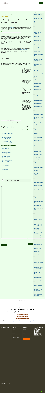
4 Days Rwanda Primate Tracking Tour (38, 114)
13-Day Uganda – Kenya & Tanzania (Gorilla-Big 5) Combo (38, 127)
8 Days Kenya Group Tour (37, 251)
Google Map (40, 335)
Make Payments (26, 338)
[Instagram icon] (23, 390)
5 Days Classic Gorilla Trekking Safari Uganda (38, 98)
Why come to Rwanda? (16, 337)
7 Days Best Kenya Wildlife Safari (38, 111)
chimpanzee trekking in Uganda (23, 49)
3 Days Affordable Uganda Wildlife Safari (38, 182)
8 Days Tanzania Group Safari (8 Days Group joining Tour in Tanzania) (38, 268)
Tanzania (25, 334)
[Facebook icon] (21, 390)
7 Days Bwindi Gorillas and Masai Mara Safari (38, 55)
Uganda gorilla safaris (9, 127)
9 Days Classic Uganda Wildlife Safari (38, 280)
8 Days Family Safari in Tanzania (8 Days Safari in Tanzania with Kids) (38, 242)
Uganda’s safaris (12, 27)
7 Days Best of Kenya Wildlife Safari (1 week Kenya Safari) (38, 48)
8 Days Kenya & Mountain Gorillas (38, 244)
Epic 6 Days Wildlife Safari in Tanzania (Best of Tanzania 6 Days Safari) (38, 287)
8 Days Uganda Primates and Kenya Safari (38, 273)
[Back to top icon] (41, 391)
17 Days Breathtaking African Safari (38, 137)
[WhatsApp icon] (20, 390)
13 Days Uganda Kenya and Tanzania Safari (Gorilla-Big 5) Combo (38, 124)
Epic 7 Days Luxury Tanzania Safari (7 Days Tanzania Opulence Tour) (38, 290)
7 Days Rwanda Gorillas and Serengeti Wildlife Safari (38, 76)
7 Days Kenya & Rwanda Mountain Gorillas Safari (38, 62)
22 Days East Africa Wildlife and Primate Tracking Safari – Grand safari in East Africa (38, 144)
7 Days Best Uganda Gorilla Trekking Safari (7, 164)
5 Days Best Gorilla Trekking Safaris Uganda (7, 160)
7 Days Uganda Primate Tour (5, 165)
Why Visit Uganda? (15, 332)
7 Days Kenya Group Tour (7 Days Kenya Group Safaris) (38, 71)
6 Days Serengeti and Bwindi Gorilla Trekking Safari (38, 42)
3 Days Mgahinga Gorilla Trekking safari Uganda (38, 149)
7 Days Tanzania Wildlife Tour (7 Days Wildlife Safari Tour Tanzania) (38, 81)
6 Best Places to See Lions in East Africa (38, 22)
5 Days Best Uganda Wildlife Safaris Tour (7, 161)
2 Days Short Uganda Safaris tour (38, 140)
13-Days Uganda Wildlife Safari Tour (38, 129)
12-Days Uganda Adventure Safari (38, 122)
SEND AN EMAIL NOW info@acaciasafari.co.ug (23, 318)
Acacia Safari (6, 16)
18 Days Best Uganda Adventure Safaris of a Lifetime (38, 174)
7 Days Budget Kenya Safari (37, 51)
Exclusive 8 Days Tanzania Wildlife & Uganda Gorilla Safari (38, 295)
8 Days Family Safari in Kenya (37, 240)
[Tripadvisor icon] (24, 390)
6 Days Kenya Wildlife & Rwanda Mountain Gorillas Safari (37, 33)
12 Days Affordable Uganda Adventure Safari (38, 163)
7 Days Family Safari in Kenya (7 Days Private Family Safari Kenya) (38, 60)
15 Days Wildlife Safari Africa (37, 170)
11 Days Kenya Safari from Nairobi (38, 157)
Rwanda (25, 332)
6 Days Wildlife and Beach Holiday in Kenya (38, 45)
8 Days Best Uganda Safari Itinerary (38, 277)
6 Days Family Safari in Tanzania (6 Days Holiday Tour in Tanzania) (38, 30)
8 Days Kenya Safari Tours (37, 283)
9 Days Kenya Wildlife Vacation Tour (38, 285)
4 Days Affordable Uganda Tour (37, 83)
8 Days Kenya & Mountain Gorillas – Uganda (38, 246)
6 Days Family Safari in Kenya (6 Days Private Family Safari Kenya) (38, 28)
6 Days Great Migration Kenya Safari (38, 109)
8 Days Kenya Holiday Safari (37, 282)
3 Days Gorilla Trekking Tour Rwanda (38, 147)
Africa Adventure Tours (5, 169)
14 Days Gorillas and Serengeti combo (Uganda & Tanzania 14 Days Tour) (38, 135)
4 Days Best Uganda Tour (37, 86)
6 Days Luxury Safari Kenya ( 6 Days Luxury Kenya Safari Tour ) (38, 38)
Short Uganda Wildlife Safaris (5, 157)
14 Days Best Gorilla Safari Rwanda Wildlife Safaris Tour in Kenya (38, 131)
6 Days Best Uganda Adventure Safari (38, 100)
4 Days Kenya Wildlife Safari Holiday (38, 106)
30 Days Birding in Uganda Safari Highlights (37, 16)
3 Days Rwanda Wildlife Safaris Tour (38, 154)
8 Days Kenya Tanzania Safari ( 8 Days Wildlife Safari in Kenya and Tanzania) (38, 258)
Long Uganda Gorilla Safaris (5, 153)
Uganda (25, 329)
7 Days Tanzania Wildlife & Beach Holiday (38, 79)
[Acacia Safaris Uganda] (5, 3)
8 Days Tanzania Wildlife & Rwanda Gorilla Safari (38, 270)
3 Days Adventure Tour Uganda (37, 179)
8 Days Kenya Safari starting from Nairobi (38, 255)
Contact (41, 3)
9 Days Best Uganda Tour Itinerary (6, 168)
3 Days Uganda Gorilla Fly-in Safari (38, 14)
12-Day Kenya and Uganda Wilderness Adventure (38, 120)
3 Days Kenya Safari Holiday (37, 160)
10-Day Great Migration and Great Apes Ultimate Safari (38, 118)
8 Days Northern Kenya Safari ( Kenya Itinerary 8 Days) (38, 263)
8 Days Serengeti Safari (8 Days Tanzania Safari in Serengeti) (37, 265)
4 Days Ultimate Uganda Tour (37, 89)
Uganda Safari (4, 172)
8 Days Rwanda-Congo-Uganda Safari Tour (38, 275)
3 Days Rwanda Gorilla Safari (37, 151)
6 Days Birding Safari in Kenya (37, 25)
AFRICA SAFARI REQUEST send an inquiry (22, 314)
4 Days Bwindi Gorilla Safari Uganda (38, 18)
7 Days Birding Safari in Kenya (37, 49)
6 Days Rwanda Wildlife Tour (37, 40)
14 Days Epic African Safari (37, 133)
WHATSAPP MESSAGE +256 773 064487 (23, 316)
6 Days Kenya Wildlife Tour (37, 36)
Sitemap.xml (14, 329)
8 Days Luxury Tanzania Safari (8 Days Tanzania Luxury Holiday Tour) (38, 260)
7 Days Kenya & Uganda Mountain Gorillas (38, 65)
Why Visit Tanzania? (15, 334)
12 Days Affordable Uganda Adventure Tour (38, 165)
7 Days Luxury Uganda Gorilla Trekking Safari (38, 73)
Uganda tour (18, 126)
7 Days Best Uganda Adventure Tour (38, 103)
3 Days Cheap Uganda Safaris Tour (38, 185)
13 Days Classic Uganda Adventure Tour (38, 167)
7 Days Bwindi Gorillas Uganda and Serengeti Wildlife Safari (38, 57)
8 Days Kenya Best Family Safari (37, 248)
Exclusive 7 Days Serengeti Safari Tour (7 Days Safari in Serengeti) (38, 292)
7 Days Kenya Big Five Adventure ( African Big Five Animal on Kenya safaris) (38, 68)
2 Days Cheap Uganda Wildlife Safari (38, 177)
